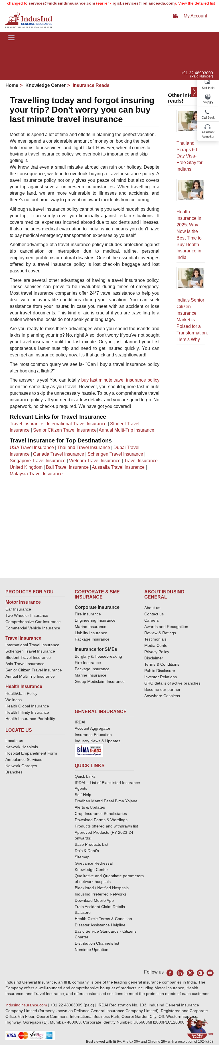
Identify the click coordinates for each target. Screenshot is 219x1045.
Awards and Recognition (166, 626)
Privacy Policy (156, 651)
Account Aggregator (92, 728)
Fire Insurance (88, 614)
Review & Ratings (160, 633)
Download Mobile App (94, 900)
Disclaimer (153, 658)
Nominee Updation (91, 949)
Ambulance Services (23, 759)
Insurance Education (93, 734)
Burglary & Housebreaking (98, 656)
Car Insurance (18, 609)
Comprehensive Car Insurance (33, 621)
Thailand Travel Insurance (83, 447)
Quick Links (85, 776)
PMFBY (208, 102)
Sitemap (82, 857)
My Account (195, 15)
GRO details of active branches (172, 683)
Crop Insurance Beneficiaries (101, 813)
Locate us (14, 740)
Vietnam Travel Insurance (95, 460)
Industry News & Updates (97, 741)
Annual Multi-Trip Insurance (126, 430)
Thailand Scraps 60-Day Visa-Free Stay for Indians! (189, 156)
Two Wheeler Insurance (26, 615)
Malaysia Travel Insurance (36, 473)
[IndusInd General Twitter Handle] (190, 972)
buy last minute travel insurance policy (120, 380)
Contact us (154, 614)
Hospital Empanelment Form (31, 753)
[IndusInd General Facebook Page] (170, 972)
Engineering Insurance (95, 620)
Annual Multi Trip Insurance (30, 676)
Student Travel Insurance (28, 657)
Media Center (156, 645)
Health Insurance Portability (30, 718)
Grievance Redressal (94, 863)
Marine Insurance (90, 626)
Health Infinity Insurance (27, 712)
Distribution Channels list (97, 943)
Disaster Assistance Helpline (100, 925)
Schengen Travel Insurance (115, 454)
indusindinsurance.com (26, 1005)
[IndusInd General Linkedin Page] (180, 972)
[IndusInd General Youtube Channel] (210, 972)
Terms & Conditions (161, 664)
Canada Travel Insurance (58, 454)
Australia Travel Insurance (118, 467)
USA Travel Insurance (32, 447)
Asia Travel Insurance (24, 663)
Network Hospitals (21, 747)
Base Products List (91, 844)
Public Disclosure (159, 670)
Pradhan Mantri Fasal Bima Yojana (106, 801)
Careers (151, 620)
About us (152, 607)
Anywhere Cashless (162, 695)
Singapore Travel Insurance (38, 460)
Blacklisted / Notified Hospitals (102, 888)
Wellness (13, 699)
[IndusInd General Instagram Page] (200, 972)
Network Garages (21, 765)
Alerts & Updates (90, 807)
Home (11, 85)
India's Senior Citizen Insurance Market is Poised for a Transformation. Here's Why (192, 320)
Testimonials (155, 639)
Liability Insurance (91, 633)
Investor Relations (160, 677)
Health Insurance (23, 686)
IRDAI (80, 722)
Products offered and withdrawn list (106, 826)
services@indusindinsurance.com (52, 3)
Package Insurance (92, 639)
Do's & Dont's (87, 850)
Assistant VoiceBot (208, 134)
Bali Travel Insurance (67, 467)
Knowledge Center (45, 85)
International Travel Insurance (77, 423)
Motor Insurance (23, 602)
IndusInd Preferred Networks (101, 894)
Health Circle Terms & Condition (103, 918)
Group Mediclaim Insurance (100, 681)
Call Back (208, 117)
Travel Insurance (26, 423)
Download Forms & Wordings (101, 819)
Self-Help (208, 87)
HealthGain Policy (21, 693)
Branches (14, 772)
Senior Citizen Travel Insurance (65, 430)
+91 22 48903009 (197, 73)
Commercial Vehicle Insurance (32, 628)
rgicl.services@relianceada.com (134, 3)
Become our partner (162, 689)
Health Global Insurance (27, 706)
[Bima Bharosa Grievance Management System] (89, 750)
